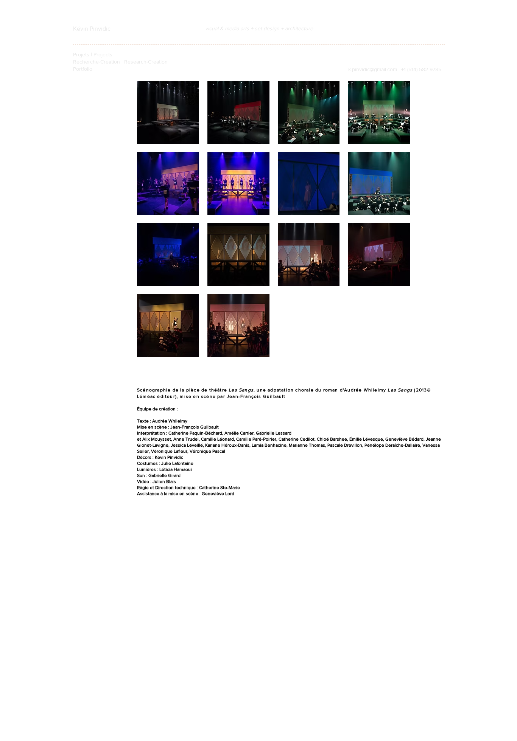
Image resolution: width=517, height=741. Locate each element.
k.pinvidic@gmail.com (372, 69)
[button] (168, 112)
